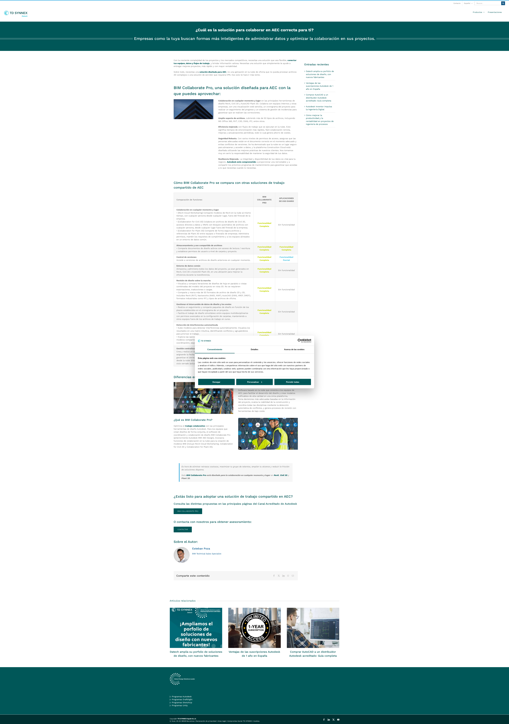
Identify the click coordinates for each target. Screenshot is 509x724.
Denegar (216, 382)
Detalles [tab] (254, 349)
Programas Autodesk (182, 696)
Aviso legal (222, 721)
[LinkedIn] (283, 575)
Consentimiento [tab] (214, 349)
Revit (276, 475)
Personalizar (253, 382)
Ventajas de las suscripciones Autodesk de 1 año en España (319, 86)
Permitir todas (292, 382)
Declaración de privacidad (206, 721)
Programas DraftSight (182, 699)
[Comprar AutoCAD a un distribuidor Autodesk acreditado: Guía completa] (313, 628)
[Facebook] (274, 575)
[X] (278, 575)
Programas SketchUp (182, 702)
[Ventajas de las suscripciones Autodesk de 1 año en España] (254, 628)
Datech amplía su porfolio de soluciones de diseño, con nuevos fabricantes (320, 74)
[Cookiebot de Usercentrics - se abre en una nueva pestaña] (299, 341)
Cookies (256, 721)
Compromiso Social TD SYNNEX (239, 721)
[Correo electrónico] (292, 575)
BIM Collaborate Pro (196, 475)
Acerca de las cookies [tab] (294, 349)
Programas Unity (180, 705)
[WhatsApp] (288, 575)
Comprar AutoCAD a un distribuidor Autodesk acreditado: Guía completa (318, 98)
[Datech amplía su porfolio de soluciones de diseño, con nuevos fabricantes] (196, 628)
